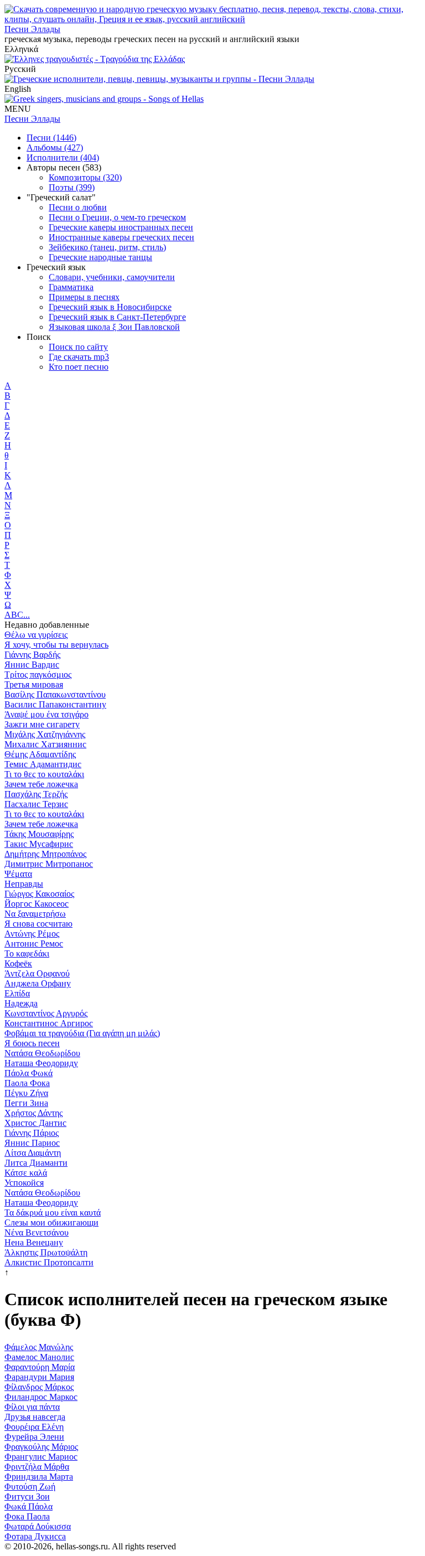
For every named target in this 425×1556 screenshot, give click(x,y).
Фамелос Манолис (39, 1357)
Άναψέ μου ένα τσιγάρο (46, 714)
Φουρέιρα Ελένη (34, 1426)
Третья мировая (33, 684)
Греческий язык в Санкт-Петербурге (117, 317)
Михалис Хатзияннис (45, 744)
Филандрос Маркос (40, 1397)
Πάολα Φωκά (28, 1073)
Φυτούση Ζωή (29, 1486)
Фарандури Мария (39, 1377)
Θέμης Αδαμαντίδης (40, 754)
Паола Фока (27, 1083)
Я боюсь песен (32, 1043)
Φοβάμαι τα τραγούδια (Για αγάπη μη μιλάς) (82, 1033)
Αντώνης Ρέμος (31, 933)
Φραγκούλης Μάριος (41, 1446)
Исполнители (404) (63, 157)
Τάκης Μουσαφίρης (39, 834)
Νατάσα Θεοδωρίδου (42, 1053)
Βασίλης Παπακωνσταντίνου (55, 694)
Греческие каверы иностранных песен (121, 227)
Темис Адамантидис (42, 764)
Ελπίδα (17, 993)
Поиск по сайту (78, 346)
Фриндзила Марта (38, 1476)
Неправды (23, 883)
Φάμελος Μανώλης (38, 1347)
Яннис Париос (32, 1142)
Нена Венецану (33, 1242)
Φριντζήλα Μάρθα (36, 1466)
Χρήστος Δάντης (33, 1113)
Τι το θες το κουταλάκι (44, 774)
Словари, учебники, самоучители (112, 277)
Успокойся (24, 1182)
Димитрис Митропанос (48, 864)
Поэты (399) (72, 187)
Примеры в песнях (84, 297)
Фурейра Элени (34, 1436)
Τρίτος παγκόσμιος (37, 674)
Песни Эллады (32, 29)
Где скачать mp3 (79, 356)
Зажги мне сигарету (42, 724)
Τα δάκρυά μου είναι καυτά (52, 1212)
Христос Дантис (35, 1123)
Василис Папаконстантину (55, 704)
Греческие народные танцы (100, 257)
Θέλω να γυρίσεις (36, 634)
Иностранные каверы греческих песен (121, 237)
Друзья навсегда (34, 1416)
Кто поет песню (78, 366)
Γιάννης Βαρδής (32, 654)
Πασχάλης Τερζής (36, 794)
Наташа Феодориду (41, 1063)
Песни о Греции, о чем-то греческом (117, 217)
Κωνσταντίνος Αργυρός (45, 1013)
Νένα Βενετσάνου (36, 1232)
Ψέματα (18, 873)
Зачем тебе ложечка (41, 784)
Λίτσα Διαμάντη (32, 1152)
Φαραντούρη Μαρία (39, 1367)
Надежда (21, 1003)
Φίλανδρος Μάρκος (39, 1387)
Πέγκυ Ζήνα (26, 1093)
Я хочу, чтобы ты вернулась (56, 644)
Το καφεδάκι (26, 953)
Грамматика (71, 287)
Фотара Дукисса (35, 1536)
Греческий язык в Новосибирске (110, 307)
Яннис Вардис (31, 664)
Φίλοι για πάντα (32, 1407)
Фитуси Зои (27, 1496)
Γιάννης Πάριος (31, 1133)
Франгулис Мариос (40, 1456)
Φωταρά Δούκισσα (37, 1526)
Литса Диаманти (36, 1162)
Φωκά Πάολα (28, 1506)
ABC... (17, 614)
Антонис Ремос (33, 943)
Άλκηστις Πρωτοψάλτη (45, 1252)
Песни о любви (78, 207)
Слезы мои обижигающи (51, 1222)
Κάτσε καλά (25, 1172)
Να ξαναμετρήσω (35, 913)
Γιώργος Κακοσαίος (39, 893)
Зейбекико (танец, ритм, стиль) (107, 247)
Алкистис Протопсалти (49, 1262)
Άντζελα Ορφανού (37, 973)
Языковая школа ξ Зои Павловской (114, 327)
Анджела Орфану (37, 983)
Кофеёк (18, 963)
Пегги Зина (26, 1103)
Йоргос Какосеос (36, 903)
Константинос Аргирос (48, 1023)
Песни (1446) (51, 137)
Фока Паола (27, 1516)
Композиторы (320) (85, 177)
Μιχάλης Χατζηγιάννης (44, 734)
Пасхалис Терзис (36, 804)
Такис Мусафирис (38, 844)
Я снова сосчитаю (38, 923)
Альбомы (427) (55, 147)
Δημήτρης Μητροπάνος (45, 854)
